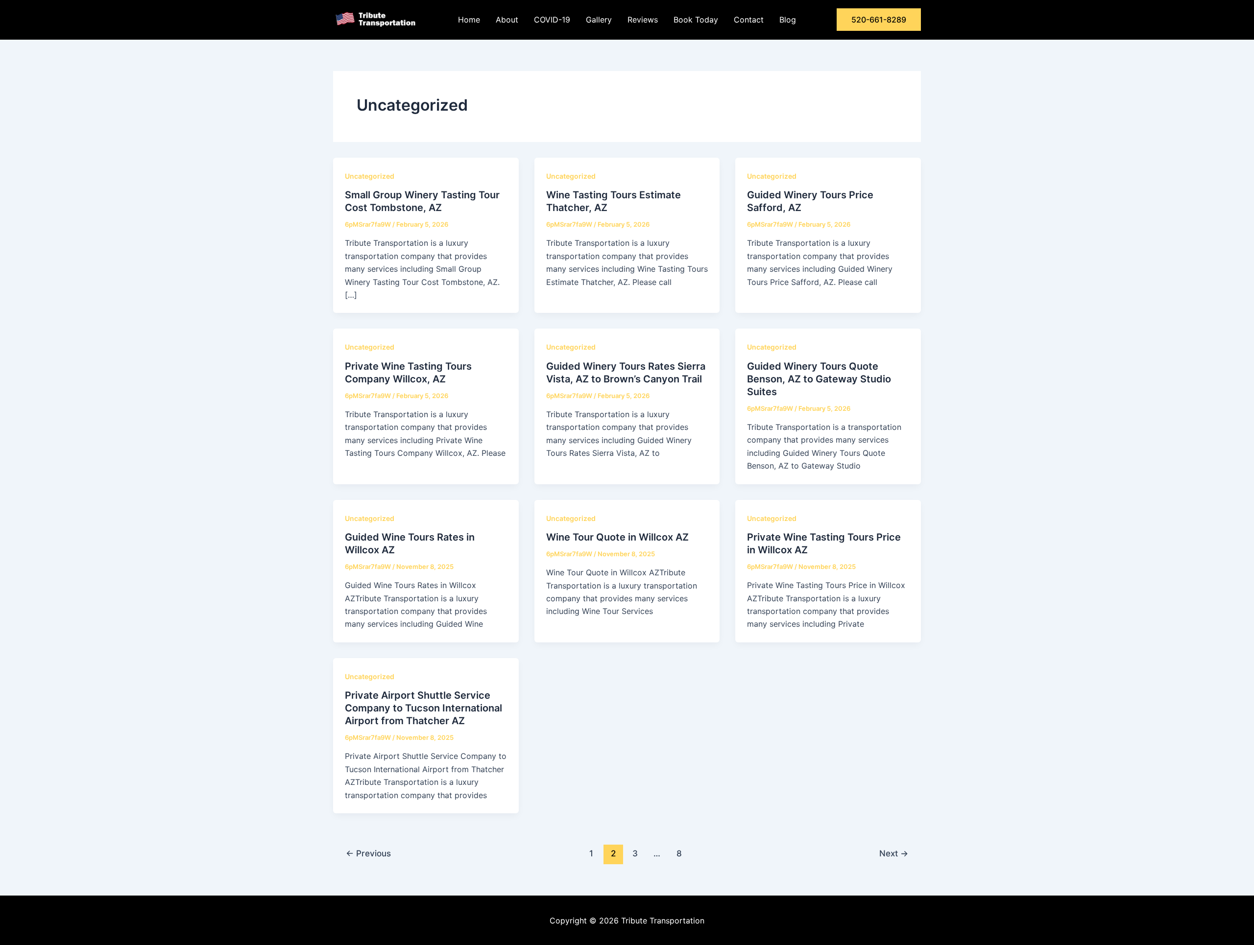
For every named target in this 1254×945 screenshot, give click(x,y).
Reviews (642, 19)
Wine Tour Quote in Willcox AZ (617, 537)
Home (469, 19)
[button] (879, 19)
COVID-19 (552, 19)
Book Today (696, 19)
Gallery (599, 19)
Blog (787, 19)
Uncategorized (369, 176)
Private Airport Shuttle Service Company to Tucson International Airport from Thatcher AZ (423, 708)
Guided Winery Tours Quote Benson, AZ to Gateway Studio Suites (819, 379)
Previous (368, 853)
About (507, 19)
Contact (749, 19)
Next (893, 853)
